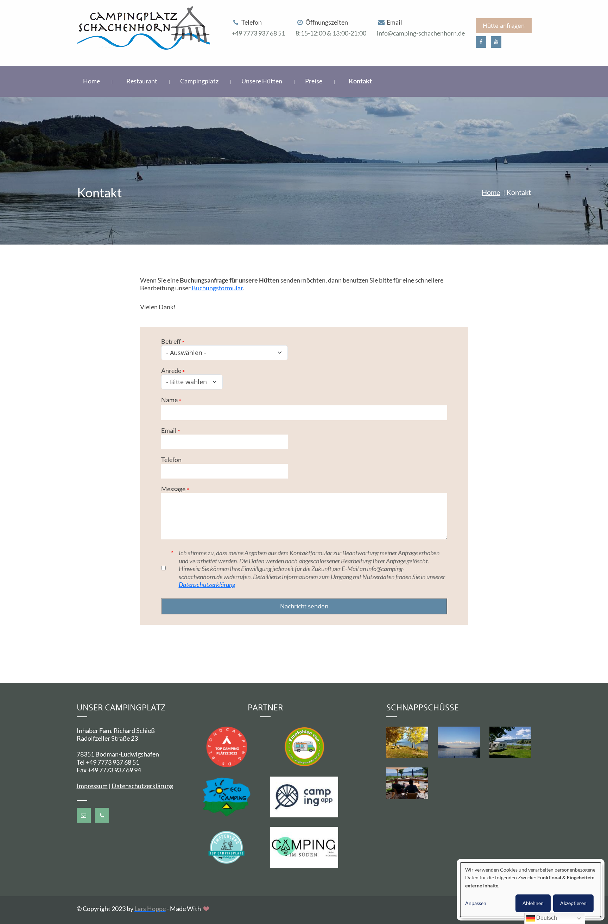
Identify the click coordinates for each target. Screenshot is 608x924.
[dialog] (530, 889)
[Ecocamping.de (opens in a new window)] (227, 796)
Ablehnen (533, 903)
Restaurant (142, 81)
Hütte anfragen (504, 25)
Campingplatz (200, 81)
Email (169, 430)
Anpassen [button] (475, 903)
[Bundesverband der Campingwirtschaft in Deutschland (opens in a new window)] (304, 846)
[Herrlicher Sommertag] (510, 742)
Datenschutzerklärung (207, 584)
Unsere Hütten (262, 81)
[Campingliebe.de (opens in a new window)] (304, 746)
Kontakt (360, 81)
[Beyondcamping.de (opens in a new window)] (227, 746)
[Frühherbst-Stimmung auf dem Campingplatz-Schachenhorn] (407, 742)
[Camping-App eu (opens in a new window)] (304, 796)
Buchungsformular (217, 288)
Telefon (171, 459)
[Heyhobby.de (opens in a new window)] (227, 846)
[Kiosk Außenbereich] (407, 783)
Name (169, 400)
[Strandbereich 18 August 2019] (459, 742)
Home (92, 81)
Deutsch (546, 918)
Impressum (92, 786)
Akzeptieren (573, 903)
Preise (314, 81)
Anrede (171, 370)
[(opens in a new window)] (481, 42)
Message (173, 489)
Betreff (171, 341)
